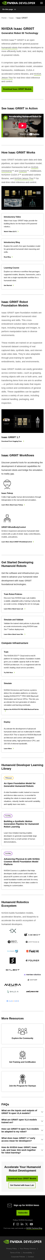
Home (4, 18)
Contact (31, 1257)
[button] (22, 1111)
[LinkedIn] (22, 1224)
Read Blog (7, 257)
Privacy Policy (11, 1248)
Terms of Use (15, 1253)
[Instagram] (17, 1224)
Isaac (11, 18)
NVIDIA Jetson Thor (23, 178)
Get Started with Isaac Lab (22, 1185)
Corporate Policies (18, 1257)
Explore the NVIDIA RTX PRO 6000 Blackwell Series (21, 709)
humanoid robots (9, 47)
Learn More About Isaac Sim (13, 634)
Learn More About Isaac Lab (13, 609)
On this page (7, 9)
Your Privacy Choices (28, 1248)
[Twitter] (26, 1224)
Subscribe (23, 1213)
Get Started (8, 285)
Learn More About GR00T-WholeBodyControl (16, 542)
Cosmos (23, 171)
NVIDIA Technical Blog (34, 1228)
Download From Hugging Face (11, 441)
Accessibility (27, 1253)
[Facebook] (14, 1224)
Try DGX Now (8, 672)
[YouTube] (31, 1224)
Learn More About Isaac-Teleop (12, 505)
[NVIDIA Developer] (19, 3)
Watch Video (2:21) (10, 231)
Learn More (8, 748)
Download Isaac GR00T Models (17, 89)
